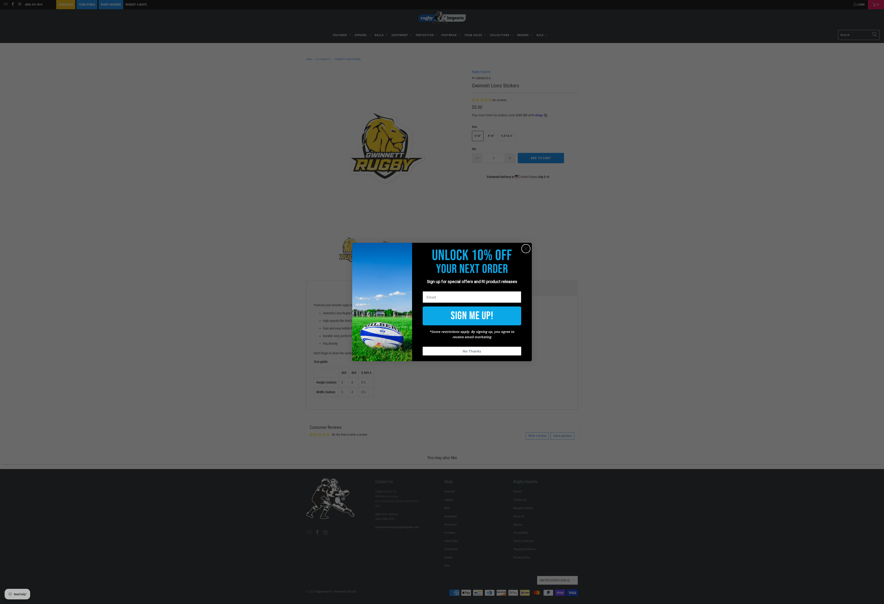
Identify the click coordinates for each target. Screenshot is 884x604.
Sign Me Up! (472, 315)
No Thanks (472, 351)
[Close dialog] (526, 249)
